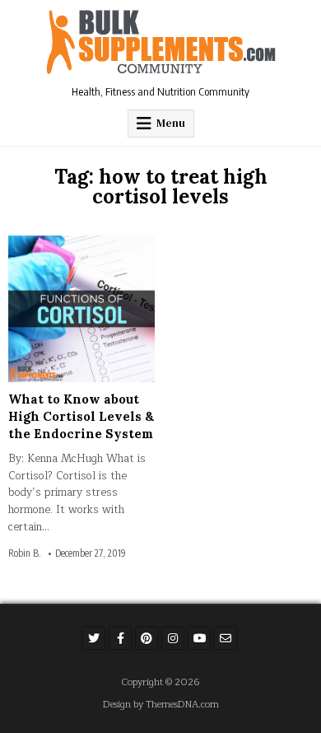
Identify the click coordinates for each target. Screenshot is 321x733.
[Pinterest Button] (146, 638)
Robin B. (24, 553)
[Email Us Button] (225, 638)
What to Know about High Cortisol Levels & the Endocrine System (81, 416)
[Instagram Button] (173, 638)
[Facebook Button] (120, 638)
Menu (170, 123)
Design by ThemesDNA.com (161, 704)
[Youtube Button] (199, 638)
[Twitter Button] (94, 638)
